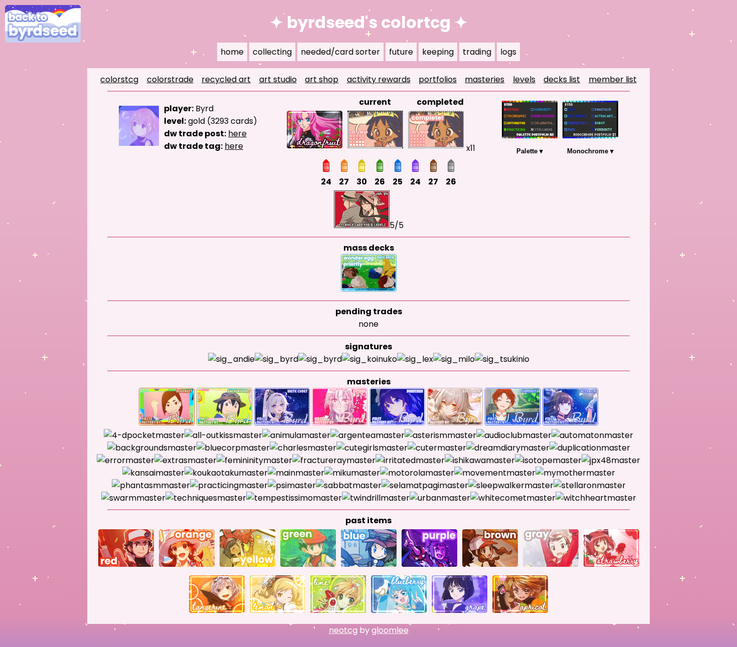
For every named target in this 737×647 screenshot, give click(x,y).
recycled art (226, 79)
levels (524, 79)
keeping (438, 52)
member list (613, 79)
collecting (272, 52)
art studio (278, 79)
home (232, 52)
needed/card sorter (340, 52)
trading (477, 52)
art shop (321, 79)
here (237, 133)
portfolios (438, 79)
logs (508, 52)
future (401, 52)
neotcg (343, 630)
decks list (561, 79)
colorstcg (119, 79)
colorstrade (170, 79)
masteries (484, 79)
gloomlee (390, 630)
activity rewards (379, 79)
